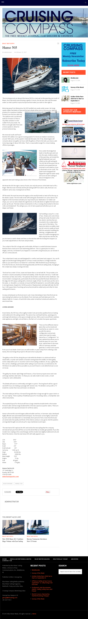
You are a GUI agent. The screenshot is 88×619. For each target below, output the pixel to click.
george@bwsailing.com (9, 597)
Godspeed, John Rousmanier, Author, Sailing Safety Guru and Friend (42, 589)
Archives (74, 559)
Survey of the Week (77, 87)
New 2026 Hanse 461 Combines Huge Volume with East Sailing (12, 540)
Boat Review (7, 483)
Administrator (8, 52)
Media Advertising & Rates (20, 559)
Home (4, 559)
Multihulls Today (60, 559)
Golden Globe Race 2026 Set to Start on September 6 (77, 99)
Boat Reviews (8, 43)
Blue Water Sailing (42, 559)
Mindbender (75, 78)
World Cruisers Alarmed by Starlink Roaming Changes (41, 595)
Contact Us (7, 560)
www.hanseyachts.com (10, 476)
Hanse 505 (19, 483)
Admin (34, 614)
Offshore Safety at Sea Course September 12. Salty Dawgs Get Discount (42, 582)
